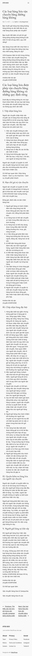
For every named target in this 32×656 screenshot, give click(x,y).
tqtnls (16, 22)
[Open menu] (28, 3)
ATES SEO (6, 3)
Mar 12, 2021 (6, 22)
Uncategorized (23, 22)
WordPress (14, 652)
